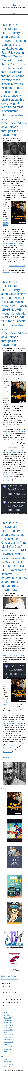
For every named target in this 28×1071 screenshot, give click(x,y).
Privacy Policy (19, 1070)
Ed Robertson (14, 5)
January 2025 (7, 1032)
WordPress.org (8, 1066)
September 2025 (8, 1030)
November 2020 (8, 1044)
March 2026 (7, 1018)
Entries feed (7, 1061)
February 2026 (8, 1020)
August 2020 (7, 1049)
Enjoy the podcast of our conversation (14, 655)
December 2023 (8, 1042)
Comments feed (8, 1064)
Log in (5, 1059)
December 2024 (8, 1035)
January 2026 (7, 1022)
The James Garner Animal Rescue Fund (14, 243)
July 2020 (6, 1051)
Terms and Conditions (10, 1070)
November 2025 (8, 1025)
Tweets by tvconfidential (9, 979)
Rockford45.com (10, 272)
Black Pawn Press (19, 268)
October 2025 (8, 1027)
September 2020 (8, 1047)
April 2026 (7, 1015)
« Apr (2, 1008)
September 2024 (8, 1039)
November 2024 (8, 1037)
